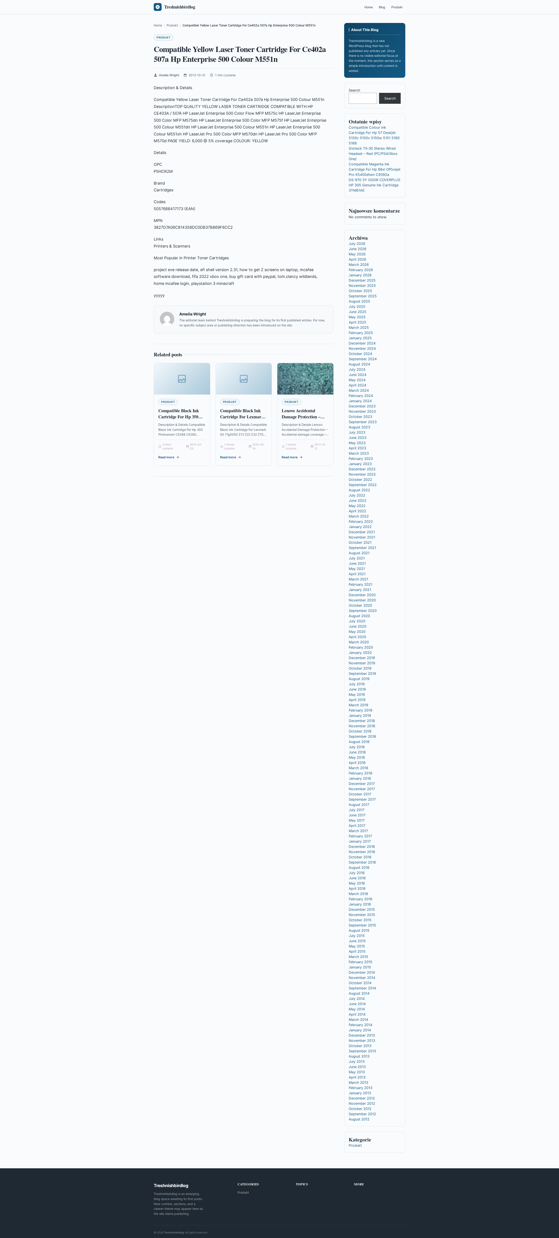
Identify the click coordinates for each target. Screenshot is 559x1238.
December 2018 (362, 721)
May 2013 (357, 1072)
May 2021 (357, 568)
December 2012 (362, 1098)
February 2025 (361, 333)
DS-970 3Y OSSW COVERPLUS (374, 180)
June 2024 (357, 374)
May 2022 (357, 506)
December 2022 (362, 469)
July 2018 (357, 747)
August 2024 (359, 364)
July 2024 (357, 369)
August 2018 (359, 741)
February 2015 (360, 962)
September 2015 (362, 925)
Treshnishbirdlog (174, 1232)
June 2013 (357, 1067)
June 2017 (357, 815)
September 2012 (362, 1114)
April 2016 (357, 888)
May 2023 (357, 443)
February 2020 (361, 647)
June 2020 (357, 626)
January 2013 (360, 1093)
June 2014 (357, 1004)
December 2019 (362, 658)
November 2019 (362, 663)
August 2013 (359, 1056)
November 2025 (362, 285)
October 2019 (360, 668)
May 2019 (357, 694)
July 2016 (357, 873)
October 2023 (360, 416)
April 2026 (357, 259)
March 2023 (359, 453)
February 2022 (361, 521)
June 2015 (357, 941)
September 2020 (363, 610)
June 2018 (357, 752)
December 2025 (362, 280)
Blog (382, 7)
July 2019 (357, 684)
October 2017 (360, 794)
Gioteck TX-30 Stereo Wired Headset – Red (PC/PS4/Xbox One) (373, 153)
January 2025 (360, 338)
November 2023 (362, 411)
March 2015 (358, 956)
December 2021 (362, 532)
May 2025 (357, 317)
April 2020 (357, 637)
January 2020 (360, 652)
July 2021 (357, 558)
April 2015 (357, 951)
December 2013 (362, 1035)
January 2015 (360, 967)
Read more (166, 457)
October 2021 (360, 542)
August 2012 (359, 1119)
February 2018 (360, 773)
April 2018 (357, 762)
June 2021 (357, 563)
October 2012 (360, 1108)
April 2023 (357, 448)
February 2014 (360, 1025)
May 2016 (357, 883)
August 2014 (359, 993)
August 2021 (359, 553)
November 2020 (362, 600)
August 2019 (359, 679)
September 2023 (363, 422)
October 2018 (360, 731)
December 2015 (362, 909)
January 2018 (360, 778)
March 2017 (358, 831)
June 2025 (357, 312)
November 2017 (362, 789)
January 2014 (360, 1030)
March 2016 (358, 894)
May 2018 (357, 757)
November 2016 (362, 852)
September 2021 (362, 547)
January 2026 (360, 275)
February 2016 (360, 899)
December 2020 (362, 595)
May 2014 (357, 1009)
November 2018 (362, 726)
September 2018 (362, 736)
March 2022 (359, 516)
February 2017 (360, 836)
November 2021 (362, 537)
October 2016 (360, 857)
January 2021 (360, 589)
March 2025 (359, 327)
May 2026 (357, 254)
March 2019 (358, 705)
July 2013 (357, 1061)
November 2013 (362, 1040)
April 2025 (357, 322)
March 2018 (358, 768)
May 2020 (357, 631)
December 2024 (362, 343)
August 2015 (359, 930)
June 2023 (357, 437)
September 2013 (362, 1051)
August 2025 (359, 301)
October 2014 (360, 983)
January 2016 (360, 904)
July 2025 (357, 306)
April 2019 (357, 700)
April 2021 (357, 574)
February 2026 (361, 270)
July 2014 (357, 998)
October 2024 (360, 353)
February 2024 (361, 395)
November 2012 (362, 1103)
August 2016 (359, 867)
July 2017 (356, 810)
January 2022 (360, 527)
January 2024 (360, 401)
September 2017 (362, 799)
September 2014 (362, 988)
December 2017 (362, 783)
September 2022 (363, 485)
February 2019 (360, 710)
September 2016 (362, 862)
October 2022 (360, 479)
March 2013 (358, 1082)
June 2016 (357, 878)
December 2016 (362, 846)
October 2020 (360, 605)
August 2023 (359, 427)
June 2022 (357, 500)
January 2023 (360, 464)
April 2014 (357, 1014)
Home (368, 7)
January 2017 (360, 841)
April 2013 (357, 1077)
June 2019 (357, 689)
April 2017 (357, 825)
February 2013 (360, 1088)
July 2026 (357, 243)
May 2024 (357, 380)
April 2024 (357, 385)
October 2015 (360, 920)
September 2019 (362, 673)
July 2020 (357, 621)
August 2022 (359, 490)
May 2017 (357, 820)
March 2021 (358, 579)
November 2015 (362, 914)
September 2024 (363, 359)
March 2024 (359, 390)
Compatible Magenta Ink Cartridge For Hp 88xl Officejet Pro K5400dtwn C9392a (374, 169)
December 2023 (362, 406)
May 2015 (357, 946)
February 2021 (360, 584)
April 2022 (357, 511)
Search (354, 90)
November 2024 (362, 348)
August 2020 (359, 616)
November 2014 (362, 977)
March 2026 (359, 264)
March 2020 (359, 642)
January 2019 (360, 715)
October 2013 (360, 1046)
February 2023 (361, 458)
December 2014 (362, 972)
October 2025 (360, 291)
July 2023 (357, 432)
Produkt (397, 7)
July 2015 (357, 935)
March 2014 (358, 1019)
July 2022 (357, 495)
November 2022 (362, 474)
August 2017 (359, 804)
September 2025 (363, 296)
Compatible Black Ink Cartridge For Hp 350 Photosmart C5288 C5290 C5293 (181, 419)
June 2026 (357, 249)
